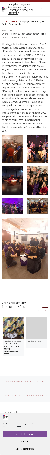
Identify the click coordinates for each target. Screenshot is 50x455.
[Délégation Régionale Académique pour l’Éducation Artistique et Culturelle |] (4, 8)
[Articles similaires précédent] (39, 310)
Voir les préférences (25, 448)
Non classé (15, 21)
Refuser (25, 441)
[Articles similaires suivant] (45, 310)
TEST (29, 343)
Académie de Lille (11, 412)
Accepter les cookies (25, 434)
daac (7, 37)
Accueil (5, 21)
